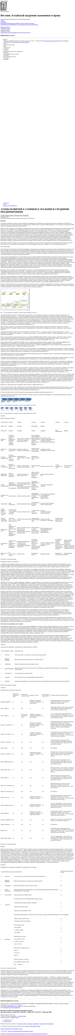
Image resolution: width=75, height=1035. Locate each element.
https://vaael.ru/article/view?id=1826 (51, 41)
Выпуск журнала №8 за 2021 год (22, 32)
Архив (33, 24)
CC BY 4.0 (6, 203)
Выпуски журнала (9, 32)
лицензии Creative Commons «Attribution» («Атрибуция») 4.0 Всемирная (36, 1023)
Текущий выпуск (27, 24)
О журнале (3, 22)
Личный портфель (5, 27)
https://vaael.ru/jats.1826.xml (10, 205)
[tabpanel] (37, 217)
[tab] (3, 215)
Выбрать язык (4, 1)
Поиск (36, 24)
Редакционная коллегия (11, 23)
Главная (3, 20)
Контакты (3, 23)
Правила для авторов (17, 24)
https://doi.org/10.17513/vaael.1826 (20, 42)
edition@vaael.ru (15, 1017)
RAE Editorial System (35, 1026)
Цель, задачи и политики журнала (25, 23)
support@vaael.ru (22, 1016)
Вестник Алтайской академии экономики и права (20, 1031)
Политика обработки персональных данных (12, 1028)
